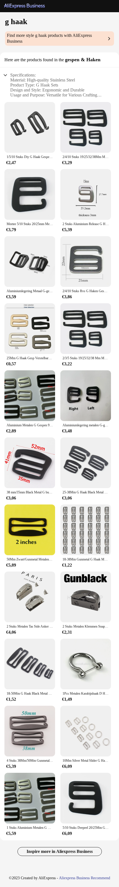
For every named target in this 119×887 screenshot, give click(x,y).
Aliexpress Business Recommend (84, 878)
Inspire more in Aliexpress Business (60, 851)
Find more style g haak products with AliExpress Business (49, 38)
